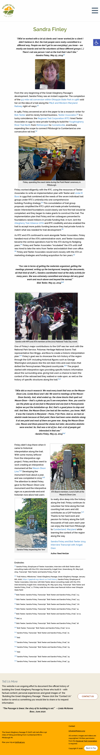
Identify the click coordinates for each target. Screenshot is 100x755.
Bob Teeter (20, 115)
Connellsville (58, 125)
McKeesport (42, 125)
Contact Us (88, 696)
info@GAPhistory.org (77, 731)
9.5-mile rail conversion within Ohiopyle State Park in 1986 (50, 99)
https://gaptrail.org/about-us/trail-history (40, 579)
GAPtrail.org (20, 742)
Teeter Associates (67, 115)
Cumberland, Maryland (64, 529)
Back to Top (91, 748)
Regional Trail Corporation (86, 741)
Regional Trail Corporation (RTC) (54, 118)
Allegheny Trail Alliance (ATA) (29, 223)
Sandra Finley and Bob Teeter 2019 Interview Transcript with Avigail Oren (68, 544)
